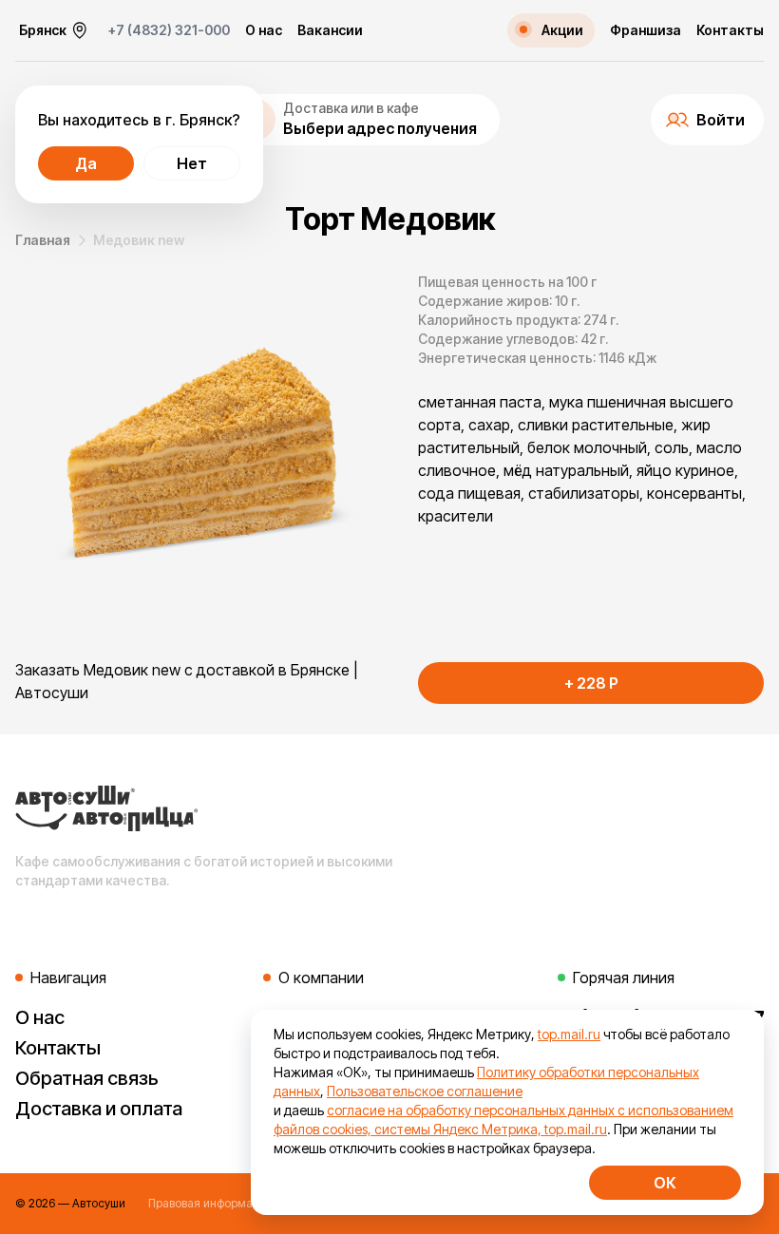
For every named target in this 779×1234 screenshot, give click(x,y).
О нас (263, 30)
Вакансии (330, 30)
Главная (42, 240)
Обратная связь (87, 1078)
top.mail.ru (569, 1034)
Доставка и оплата (98, 1108)
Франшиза (645, 30)
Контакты (730, 30)
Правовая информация (210, 1203)
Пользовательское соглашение (424, 1091)
